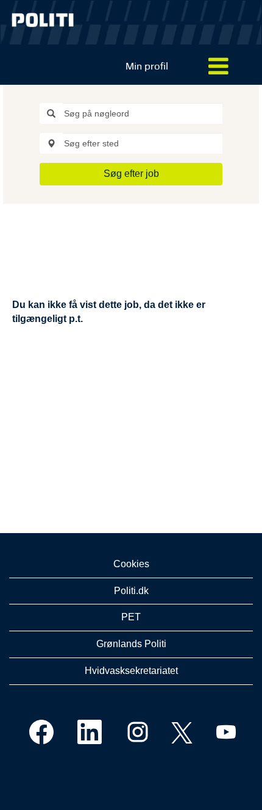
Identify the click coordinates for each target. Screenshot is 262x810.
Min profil (147, 66)
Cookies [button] (131, 564)
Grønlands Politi (131, 644)
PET (131, 617)
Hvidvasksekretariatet (131, 670)
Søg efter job (131, 173)
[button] (218, 67)
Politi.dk (131, 591)
